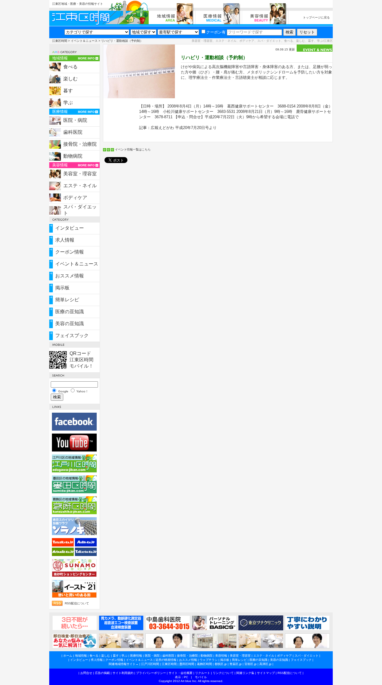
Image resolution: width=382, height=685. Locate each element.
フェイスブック (72, 335)
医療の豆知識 (69, 311)
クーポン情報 (69, 251)
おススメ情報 (69, 275)
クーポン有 (216, 32)
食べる (70, 66)
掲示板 (62, 287)
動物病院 (72, 156)
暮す (68, 90)
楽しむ (70, 78)
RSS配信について (77, 603)
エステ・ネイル (80, 185)
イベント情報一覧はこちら (133, 149)
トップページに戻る (316, 17)
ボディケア (75, 197)
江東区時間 (59, 40)
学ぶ (68, 102)
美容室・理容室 (80, 173)
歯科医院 (72, 132)
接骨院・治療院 (80, 144)
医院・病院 (75, 120)
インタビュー (69, 228)
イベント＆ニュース (84, 40)
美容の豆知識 (69, 323)
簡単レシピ (67, 299)
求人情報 (64, 239)
